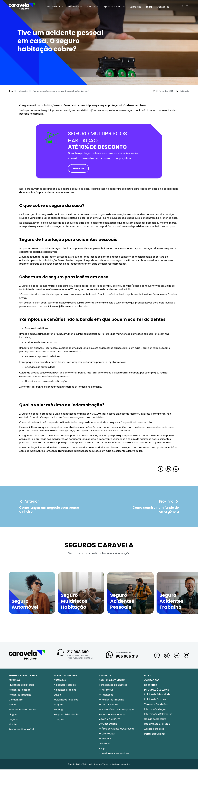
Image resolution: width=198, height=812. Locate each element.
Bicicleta (13, 724)
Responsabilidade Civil (21, 729)
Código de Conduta (155, 719)
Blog (11, 91)
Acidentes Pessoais (19, 689)
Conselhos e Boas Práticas (114, 753)
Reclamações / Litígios (157, 724)
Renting (58, 709)
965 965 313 (127, 656)
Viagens (13, 714)
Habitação (23, 91)
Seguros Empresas (65, 675)
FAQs (102, 748)
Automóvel (15, 680)
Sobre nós (150, 685)
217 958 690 (78, 652)
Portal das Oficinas (155, 733)
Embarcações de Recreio (23, 709)
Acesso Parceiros (154, 729)
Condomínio (16, 699)
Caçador (14, 719)
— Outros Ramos (108, 704)
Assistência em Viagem (112, 680)
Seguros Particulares (23, 675)
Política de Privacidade (157, 694)
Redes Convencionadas (112, 714)
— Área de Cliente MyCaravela (116, 728)
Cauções (59, 719)
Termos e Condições (156, 704)
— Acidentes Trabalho (111, 699)
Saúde (12, 704)
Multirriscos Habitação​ (21, 685)
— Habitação (106, 694)
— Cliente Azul (107, 733)
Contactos (151, 680)
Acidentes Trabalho (20, 694)
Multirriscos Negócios (66, 699)
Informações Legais (155, 709)
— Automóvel (106, 689)
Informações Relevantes (158, 714)
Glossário (104, 743)
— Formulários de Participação (116, 709)
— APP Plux (105, 738)
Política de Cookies (155, 699)
